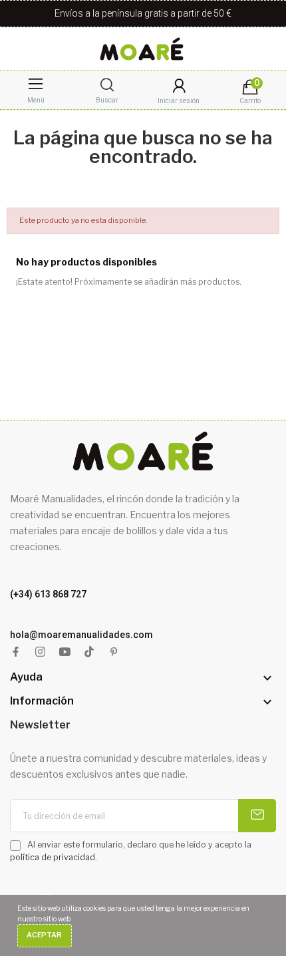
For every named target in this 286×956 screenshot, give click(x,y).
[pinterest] (114, 652)
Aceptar (44, 935)
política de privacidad (52, 857)
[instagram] (40, 652)
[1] (257, 815)
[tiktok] (89, 652)
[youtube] (65, 652)
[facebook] (15, 652)
